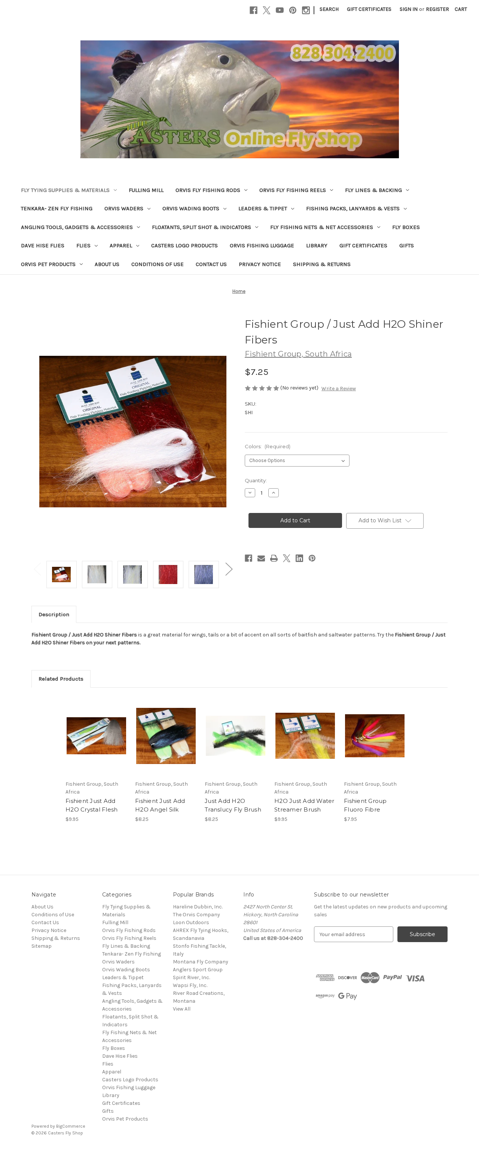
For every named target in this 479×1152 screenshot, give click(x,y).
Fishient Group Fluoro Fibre (365, 805)
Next (228, 568)
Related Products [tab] (61, 678)
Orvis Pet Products (48, 264)
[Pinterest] (293, 10)
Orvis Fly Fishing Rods (208, 190)
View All (181, 1009)
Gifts (406, 245)
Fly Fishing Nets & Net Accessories (321, 227)
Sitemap (41, 946)
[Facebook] (253, 10)
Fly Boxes (406, 227)
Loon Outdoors (191, 922)
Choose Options (96, 742)
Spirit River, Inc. (191, 977)
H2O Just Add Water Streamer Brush (304, 805)
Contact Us (211, 264)
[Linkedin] (299, 558)
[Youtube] (280, 10)
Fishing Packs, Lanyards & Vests (353, 208)
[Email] (261, 558)
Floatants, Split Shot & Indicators (201, 227)
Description (54, 614)
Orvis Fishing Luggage (262, 245)
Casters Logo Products (184, 245)
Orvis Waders (123, 208)
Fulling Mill (146, 190)
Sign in (409, 9)
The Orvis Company (196, 914)
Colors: (267, 446)
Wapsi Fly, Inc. (190, 985)
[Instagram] (306, 10)
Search (329, 9)
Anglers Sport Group (198, 969)
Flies (83, 245)
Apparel (121, 245)
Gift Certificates (369, 9)
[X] (267, 10)
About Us (107, 264)
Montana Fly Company (200, 962)
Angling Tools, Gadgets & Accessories (77, 227)
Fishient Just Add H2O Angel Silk (160, 805)
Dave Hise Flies (42, 245)
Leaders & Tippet (262, 208)
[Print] (274, 558)
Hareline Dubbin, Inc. (198, 907)
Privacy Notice (260, 264)
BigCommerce (70, 1126)
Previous (37, 568)
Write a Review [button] (338, 388)
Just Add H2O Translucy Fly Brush (233, 805)
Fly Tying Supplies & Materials (65, 190)
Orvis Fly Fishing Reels (292, 190)
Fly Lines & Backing (373, 190)
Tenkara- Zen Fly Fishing (56, 208)
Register (437, 9)
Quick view (90, 729)
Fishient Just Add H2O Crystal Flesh (91, 805)
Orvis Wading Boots (190, 208)
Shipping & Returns (322, 264)
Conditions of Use (157, 264)
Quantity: (256, 480)
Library (316, 245)
